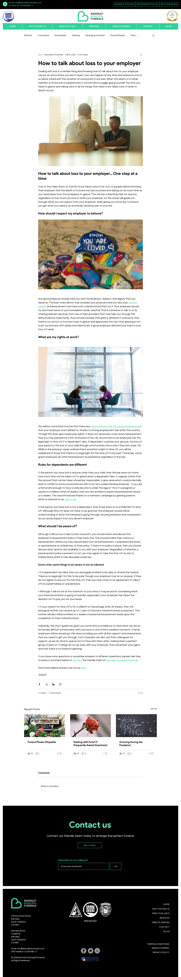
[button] (67, 26)
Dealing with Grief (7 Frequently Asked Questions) (90, 743)
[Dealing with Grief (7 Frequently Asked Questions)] (90, 725)
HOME (166, 904)
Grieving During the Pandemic (131, 743)
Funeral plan (60, 35)
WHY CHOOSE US (160, 909)
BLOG (166, 931)
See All (154, 709)
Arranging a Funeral (95, 35)
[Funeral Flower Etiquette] (44, 725)
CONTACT (164, 927)
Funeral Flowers (117, 35)
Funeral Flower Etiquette (42, 742)
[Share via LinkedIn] (53, 684)
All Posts (28, 35)
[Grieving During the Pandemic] (136, 725)
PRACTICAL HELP (160, 913)
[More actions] (141, 54)
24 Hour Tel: (14, 6)
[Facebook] (83, 951)
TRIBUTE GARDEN (160, 922)
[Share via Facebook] (39, 684)
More (133, 35)
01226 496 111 (26, 6)
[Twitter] (90, 951)
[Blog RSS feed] (5, 4)
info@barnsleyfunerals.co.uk (30, 949)
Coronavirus (43, 35)
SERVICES (164, 918)
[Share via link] (60, 684)
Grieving (76, 35)
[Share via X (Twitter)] (46, 684)
